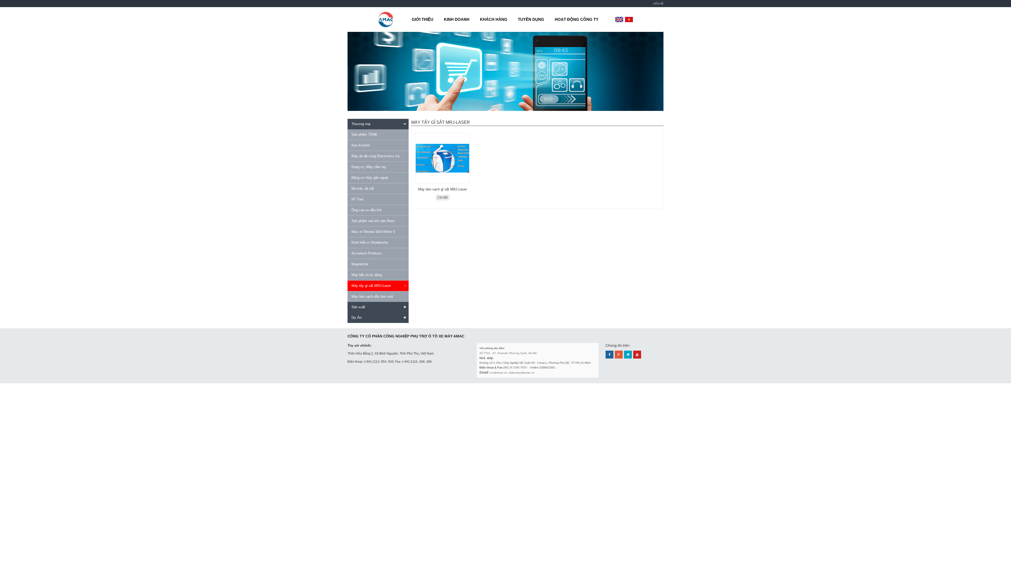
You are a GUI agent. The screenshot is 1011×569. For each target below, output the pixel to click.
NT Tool (357, 199)
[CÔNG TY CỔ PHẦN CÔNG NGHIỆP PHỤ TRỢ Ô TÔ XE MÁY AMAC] (386, 19)
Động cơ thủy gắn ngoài (369, 178)
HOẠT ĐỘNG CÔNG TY (576, 19)
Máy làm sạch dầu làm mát (372, 296)
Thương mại (360, 124)
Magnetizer (359, 264)
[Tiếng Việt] (629, 19)
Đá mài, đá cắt (362, 188)
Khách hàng (493, 19)
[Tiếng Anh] (619, 19)
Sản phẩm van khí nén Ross (373, 221)
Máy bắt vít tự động (366, 275)
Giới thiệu (422, 19)
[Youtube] (637, 355)
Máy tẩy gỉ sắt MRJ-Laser (371, 286)
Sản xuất (358, 307)
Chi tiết (443, 197)
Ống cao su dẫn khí (366, 210)
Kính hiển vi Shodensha (369, 242)
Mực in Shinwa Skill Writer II (373, 232)
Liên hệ (658, 3)
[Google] (619, 355)
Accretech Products (366, 253)
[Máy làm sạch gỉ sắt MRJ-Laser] (442, 158)
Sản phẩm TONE (364, 134)
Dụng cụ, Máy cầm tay (368, 167)
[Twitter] (628, 355)
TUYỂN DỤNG (531, 19)
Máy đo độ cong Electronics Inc (375, 156)
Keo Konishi (360, 145)
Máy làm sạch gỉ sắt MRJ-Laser (442, 189)
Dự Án (356, 318)
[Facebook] (609, 355)
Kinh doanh (456, 19)
